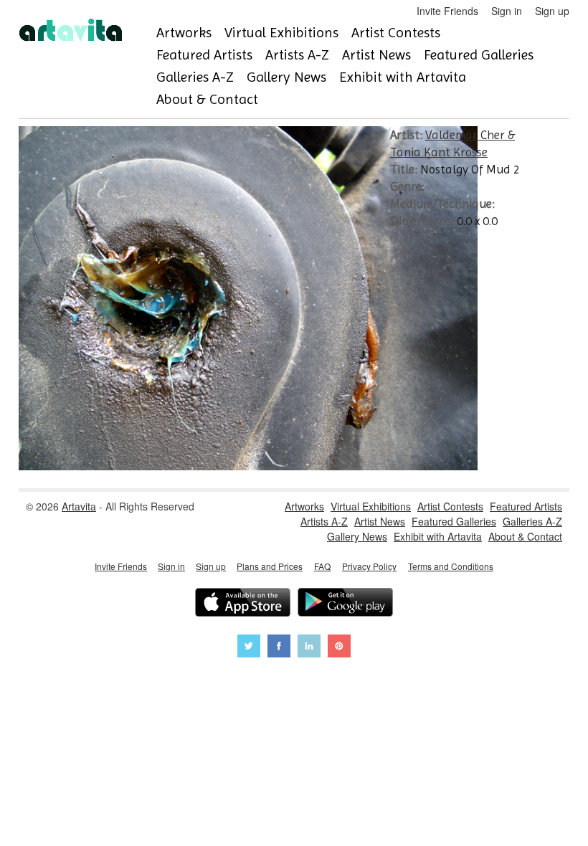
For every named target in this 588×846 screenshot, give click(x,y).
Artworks (184, 32)
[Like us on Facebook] (278, 647)
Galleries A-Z (195, 77)
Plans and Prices (270, 566)
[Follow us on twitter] (248, 647)
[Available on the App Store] (242, 604)
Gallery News (286, 77)
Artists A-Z (297, 55)
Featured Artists (204, 55)
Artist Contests (395, 32)
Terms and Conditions (450, 566)
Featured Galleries (479, 55)
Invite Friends (447, 11)
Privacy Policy (369, 566)
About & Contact (207, 99)
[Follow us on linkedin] (309, 647)
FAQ (322, 566)
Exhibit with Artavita (402, 77)
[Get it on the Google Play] (345, 604)
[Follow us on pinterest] (339, 647)
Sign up (552, 11)
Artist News (376, 55)
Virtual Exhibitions (281, 32)
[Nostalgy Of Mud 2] (248, 466)
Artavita (79, 506)
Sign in (506, 11)
